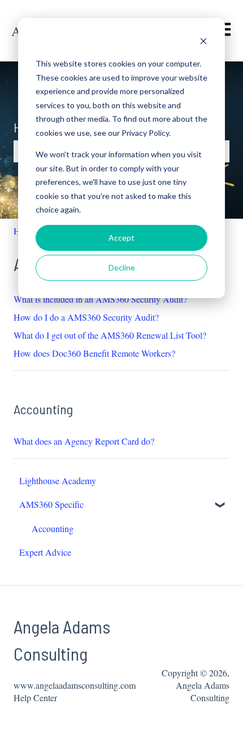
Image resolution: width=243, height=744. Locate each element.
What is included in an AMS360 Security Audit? (100, 299)
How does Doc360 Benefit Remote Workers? (94, 353)
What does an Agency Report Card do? (84, 441)
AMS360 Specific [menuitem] (51, 504)
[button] (220, 505)
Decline (122, 267)
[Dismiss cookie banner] (203, 43)
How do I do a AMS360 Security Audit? (86, 317)
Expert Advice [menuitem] (45, 552)
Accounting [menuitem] (52, 528)
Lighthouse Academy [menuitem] (57, 480)
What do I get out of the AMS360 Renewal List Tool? (110, 335)
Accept (121, 237)
